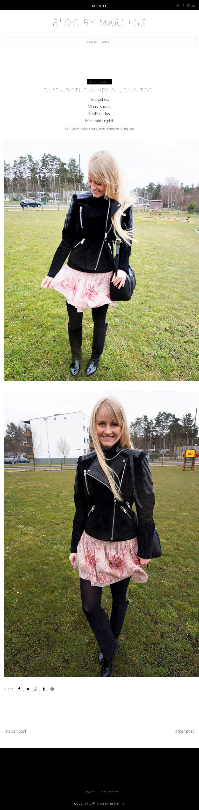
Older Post (184, 730)
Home (89, 792)
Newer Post (16, 730)
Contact (110, 792)
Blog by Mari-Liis (100, 22)
